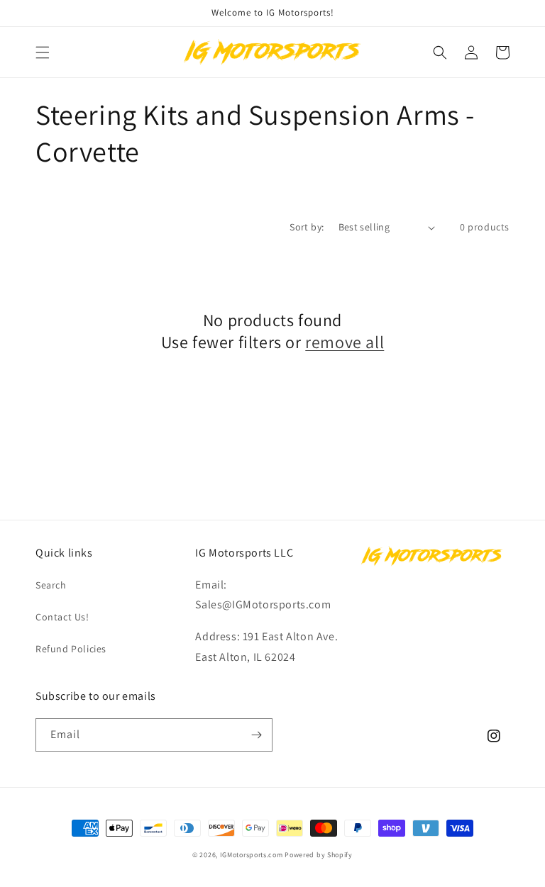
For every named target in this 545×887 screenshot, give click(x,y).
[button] (42, 52)
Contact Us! (62, 616)
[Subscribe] (256, 735)
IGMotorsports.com (251, 854)
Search (51, 585)
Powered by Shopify (319, 854)
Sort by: (307, 227)
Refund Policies (70, 648)
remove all (344, 342)
